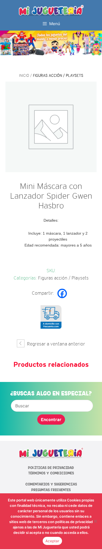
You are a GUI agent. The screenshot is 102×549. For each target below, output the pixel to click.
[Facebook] (62, 293)
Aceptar (52, 541)
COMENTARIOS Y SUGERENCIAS (51, 484)
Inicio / (26, 75)
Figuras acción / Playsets (58, 75)
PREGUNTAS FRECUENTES (51, 490)
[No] (95, 521)
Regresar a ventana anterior (55, 344)
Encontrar (51, 419)
